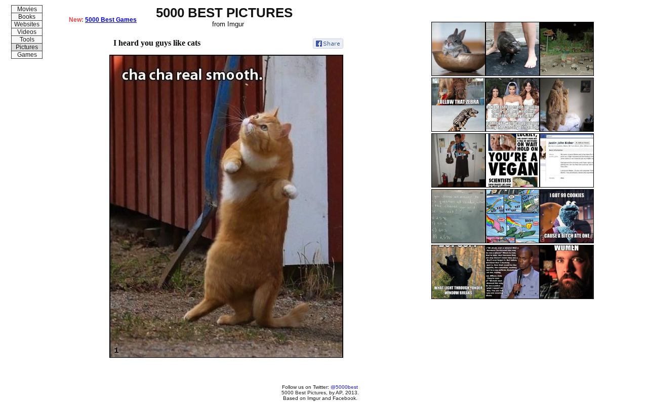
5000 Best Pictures (303, 392)
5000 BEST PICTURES (224, 12)
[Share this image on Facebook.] (328, 44)
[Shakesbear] (458, 297)
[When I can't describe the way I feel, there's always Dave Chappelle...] (512, 297)
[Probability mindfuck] (458, 241)
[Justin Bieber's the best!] (567, 185)
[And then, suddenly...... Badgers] (567, 74)
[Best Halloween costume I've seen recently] (458, 185)
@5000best (344, 387)
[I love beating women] (567, 297)
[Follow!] (458, 129)
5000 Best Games (111, 19)
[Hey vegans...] (512, 185)
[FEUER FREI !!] (512, 241)
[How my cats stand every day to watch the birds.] (567, 129)
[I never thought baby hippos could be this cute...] (512, 74)
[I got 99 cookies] (567, 241)
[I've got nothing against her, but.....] (512, 129)
